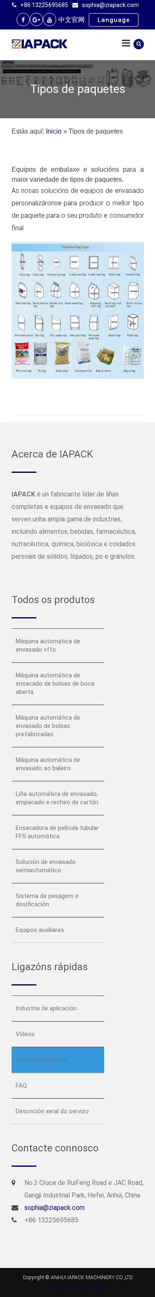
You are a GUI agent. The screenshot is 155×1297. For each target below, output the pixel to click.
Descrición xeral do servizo (52, 1111)
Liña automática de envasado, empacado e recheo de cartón (57, 798)
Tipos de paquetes (41, 1059)
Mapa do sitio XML (77, 1286)
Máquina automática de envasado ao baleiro (48, 764)
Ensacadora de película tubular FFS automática (57, 832)
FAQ (21, 1085)
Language (114, 20)
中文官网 (71, 20)
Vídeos (25, 1034)
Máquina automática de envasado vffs (48, 645)
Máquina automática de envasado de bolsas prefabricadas (48, 726)
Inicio (54, 131)
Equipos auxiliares (40, 930)
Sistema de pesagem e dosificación (47, 900)
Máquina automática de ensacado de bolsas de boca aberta (55, 684)
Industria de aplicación (46, 1008)
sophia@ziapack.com (110, 5)
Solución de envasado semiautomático (46, 866)
